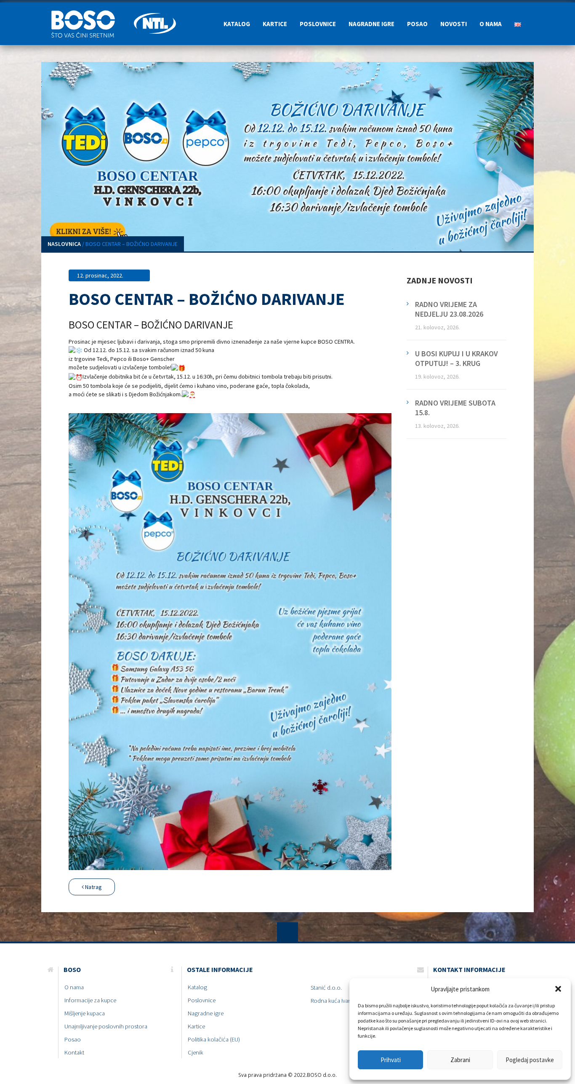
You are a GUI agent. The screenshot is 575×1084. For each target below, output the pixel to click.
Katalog (237, 24)
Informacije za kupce (90, 1000)
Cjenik (195, 1052)
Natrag (93, 887)
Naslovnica (64, 244)
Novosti (453, 24)
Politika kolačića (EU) (214, 1039)
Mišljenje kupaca (84, 1013)
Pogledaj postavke (530, 1060)
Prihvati (391, 1060)
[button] (558, 989)
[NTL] (155, 13)
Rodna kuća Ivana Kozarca (344, 1000)
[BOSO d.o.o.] (87, 13)
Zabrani (460, 1060)
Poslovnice (318, 24)
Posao (417, 24)
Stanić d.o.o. (326, 987)
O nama (490, 24)
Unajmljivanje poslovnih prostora (105, 1026)
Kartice (275, 24)
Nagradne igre (371, 24)
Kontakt (74, 1052)
